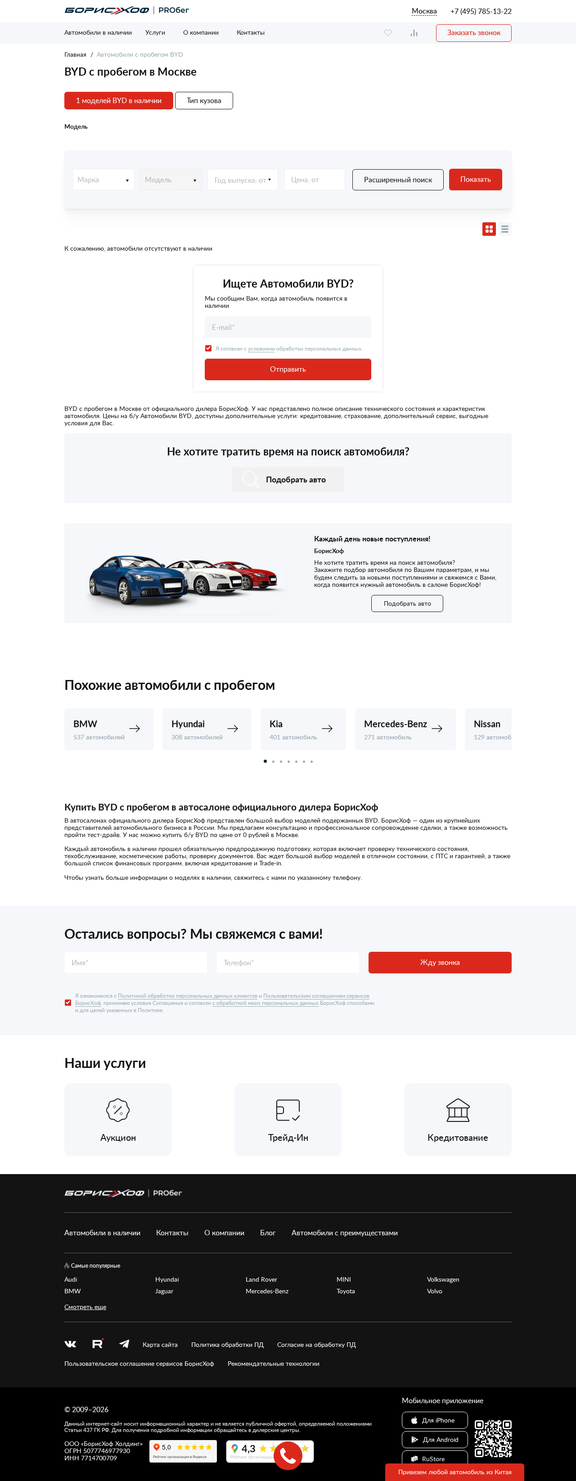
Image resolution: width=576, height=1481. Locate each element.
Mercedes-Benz (267, 1291)
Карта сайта (160, 1344)
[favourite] (388, 33)
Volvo (434, 1291)
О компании (201, 32)
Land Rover (261, 1279)
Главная (75, 54)
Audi (70, 1279)
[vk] (70, 1345)
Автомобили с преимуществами (345, 1233)
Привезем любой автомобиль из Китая (455, 1471)
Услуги (155, 32)
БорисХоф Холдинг (112, 1443)
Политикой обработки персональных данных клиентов (187, 995)
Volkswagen (443, 1279)
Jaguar (164, 1291)
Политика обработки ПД (227, 1344)
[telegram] (124, 1345)
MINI (344, 1279)
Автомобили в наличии (98, 32)
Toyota (346, 1291)
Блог (268, 1233)
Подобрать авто (407, 603)
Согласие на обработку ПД (316, 1344)
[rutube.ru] (98, 1344)
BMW (72, 1291)
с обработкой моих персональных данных (265, 1002)
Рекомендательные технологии (274, 1363)
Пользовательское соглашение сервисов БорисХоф (139, 1363)
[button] (265, 761)
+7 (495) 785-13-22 (481, 11)
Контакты (251, 32)
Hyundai (167, 1279)
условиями (261, 348)
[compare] (414, 33)
